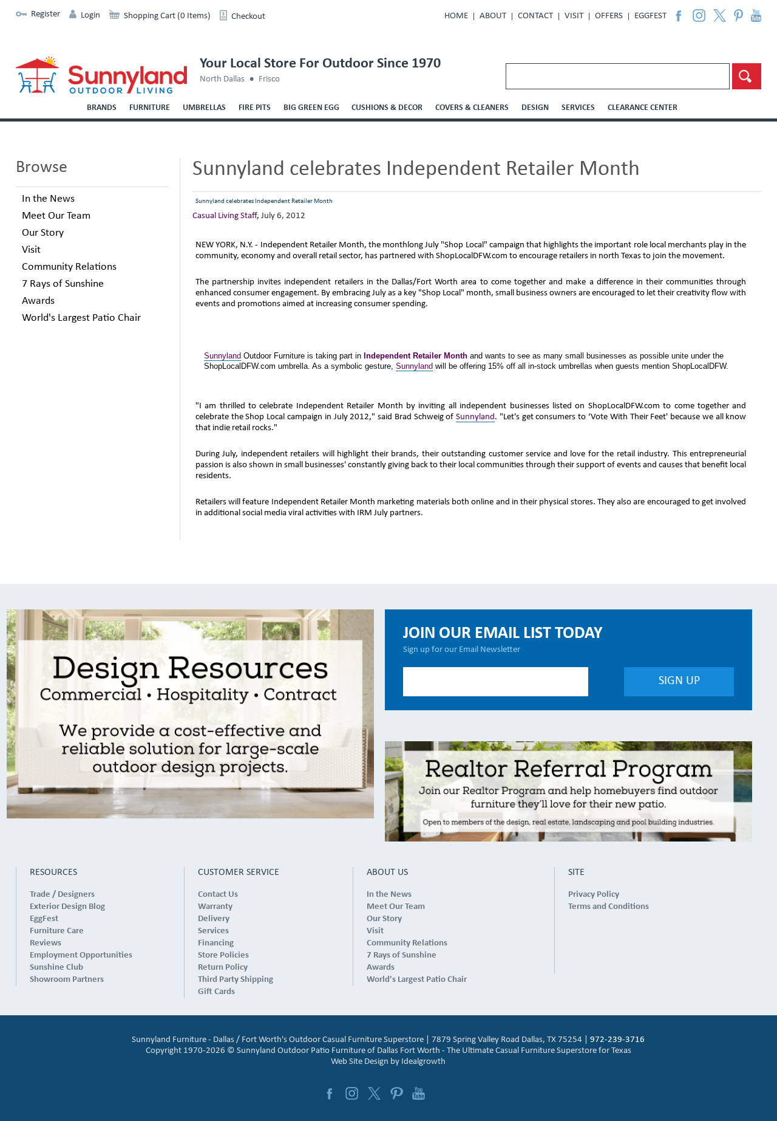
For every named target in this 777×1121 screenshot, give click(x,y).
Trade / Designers (62, 894)
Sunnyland (222, 355)
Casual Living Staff (224, 216)
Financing (216, 943)
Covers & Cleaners (472, 107)
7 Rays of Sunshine (63, 284)
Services (578, 107)
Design (535, 107)
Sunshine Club (56, 967)
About (493, 16)
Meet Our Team (56, 216)
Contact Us (218, 894)
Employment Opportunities (81, 955)
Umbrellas (204, 107)
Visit (574, 16)
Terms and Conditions (608, 906)
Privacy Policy (593, 894)
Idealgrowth (423, 1061)
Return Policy (223, 967)
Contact (535, 16)
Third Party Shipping (235, 979)
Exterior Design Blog (67, 906)
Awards (38, 301)
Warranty (215, 906)
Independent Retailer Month (415, 355)
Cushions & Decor (386, 107)
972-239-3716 (617, 1039)
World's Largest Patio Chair (81, 318)
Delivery (213, 919)
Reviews (45, 943)
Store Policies (223, 955)
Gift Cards (216, 991)
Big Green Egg (311, 107)
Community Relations (69, 267)
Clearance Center (642, 107)
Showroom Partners (67, 979)
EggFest (650, 16)
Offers (609, 16)
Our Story (43, 233)
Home (456, 16)
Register (45, 14)
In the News (48, 199)
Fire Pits (255, 107)
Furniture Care (57, 931)
